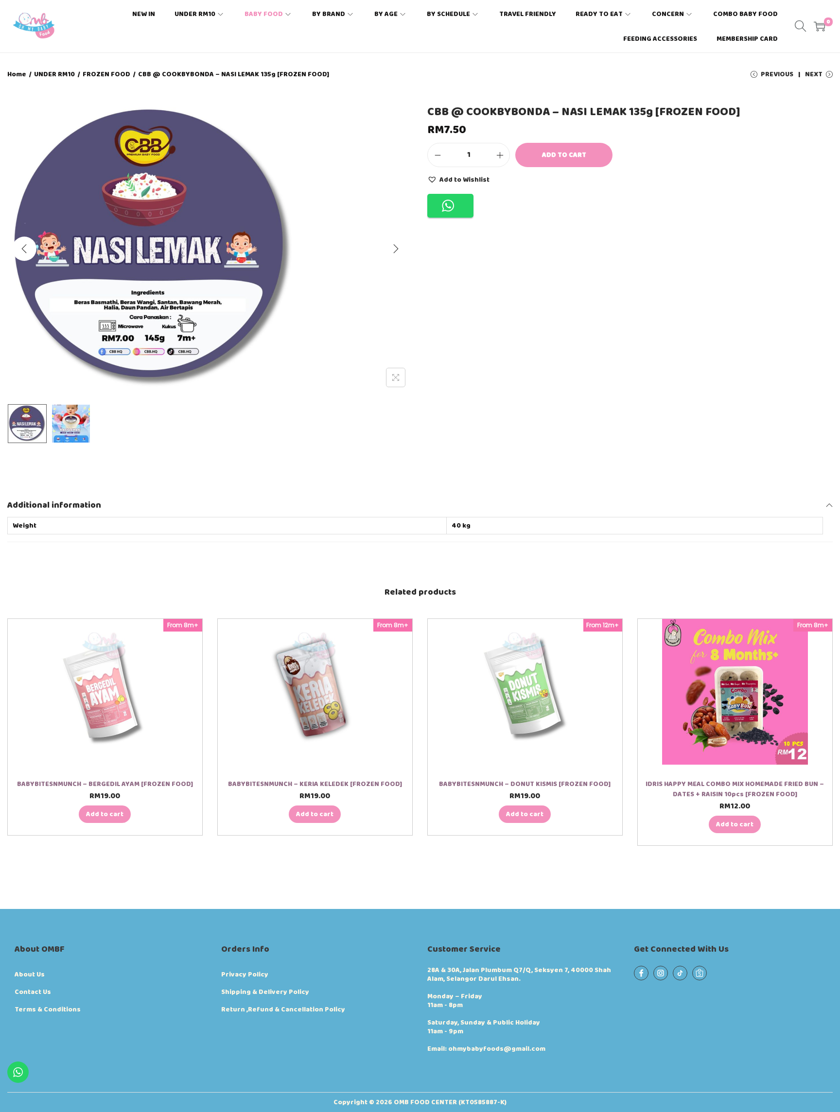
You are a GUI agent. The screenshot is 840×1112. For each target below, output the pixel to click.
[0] (819, 26)
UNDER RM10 (54, 74)
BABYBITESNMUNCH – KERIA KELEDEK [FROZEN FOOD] (315, 784)
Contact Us (33, 992)
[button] (458, 179)
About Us (30, 974)
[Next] (396, 249)
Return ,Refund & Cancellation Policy (283, 1009)
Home (16, 74)
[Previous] (24, 249)
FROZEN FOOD (106, 74)
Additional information (54, 505)
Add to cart (564, 155)
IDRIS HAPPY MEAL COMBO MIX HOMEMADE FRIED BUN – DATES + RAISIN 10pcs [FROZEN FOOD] (735, 789)
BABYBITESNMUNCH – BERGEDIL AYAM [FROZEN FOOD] (105, 784)
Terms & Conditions (48, 1009)
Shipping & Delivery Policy (265, 992)
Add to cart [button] (104, 814)
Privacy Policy (244, 974)
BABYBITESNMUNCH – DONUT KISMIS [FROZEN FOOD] (525, 784)
